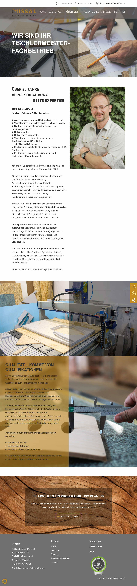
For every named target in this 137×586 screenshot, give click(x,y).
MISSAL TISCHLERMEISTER (110, 578)
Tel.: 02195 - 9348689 (21, 560)
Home (42, 12)
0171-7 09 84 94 (65, 3)
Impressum (95, 541)
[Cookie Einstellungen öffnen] (4, 581)
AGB (91, 552)
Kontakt (119, 12)
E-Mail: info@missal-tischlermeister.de (28, 568)
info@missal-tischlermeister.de (112, 3)
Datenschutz (95, 546)
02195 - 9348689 (85, 3)
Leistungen (56, 12)
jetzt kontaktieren (69, 516)
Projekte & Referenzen (96, 12)
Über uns (72, 12)
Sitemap (55, 541)
